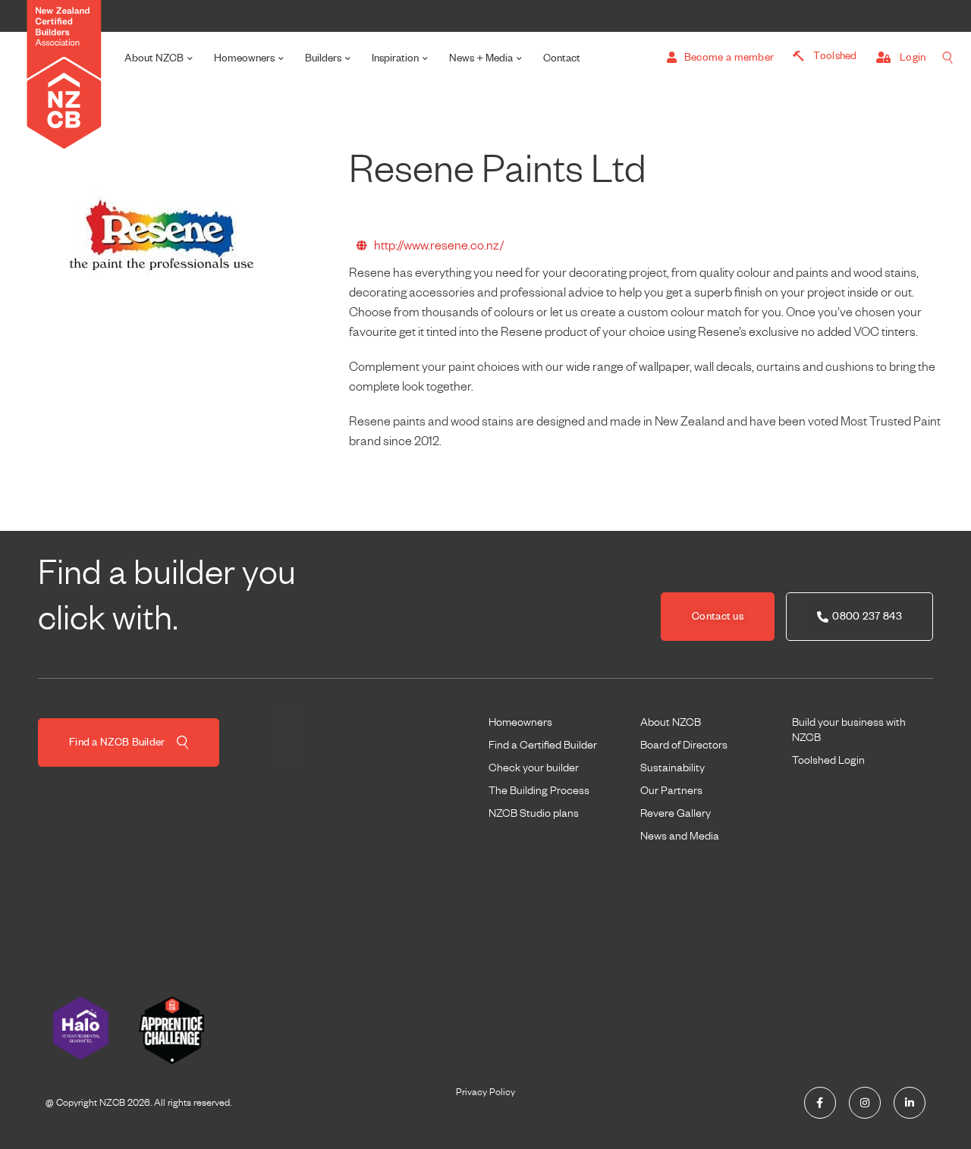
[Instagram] (865, 1103)
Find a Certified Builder (543, 745)
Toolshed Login (828, 760)
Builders (323, 58)
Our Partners (671, 790)
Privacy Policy (485, 1092)
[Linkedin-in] (909, 1103)
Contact (561, 58)
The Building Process (539, 790)
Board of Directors (683, 745)
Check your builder (534, 767)
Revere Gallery (675, 813)
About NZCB (154, 58)
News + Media (481, 58)
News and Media (679, 836)
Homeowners (244, 58)
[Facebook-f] (820, 1103)
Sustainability (672, 767)
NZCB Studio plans (534, 813)
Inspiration (395, 58)
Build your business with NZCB (849, 729)
